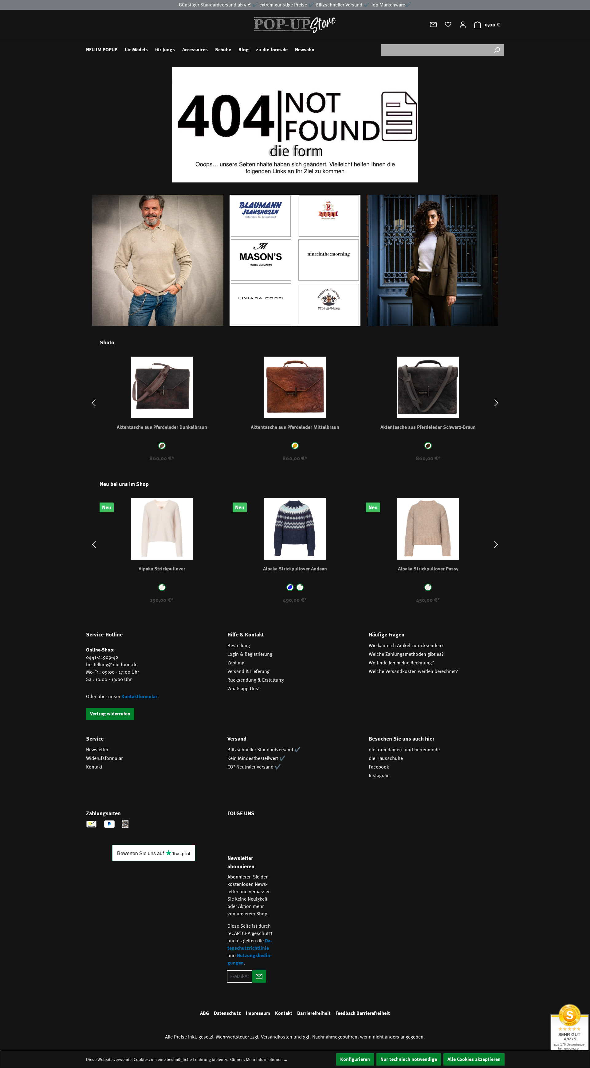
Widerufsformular (104, 758)
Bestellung (238, 645)
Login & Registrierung (249, 654)
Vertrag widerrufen (110, 714)
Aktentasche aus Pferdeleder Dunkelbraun (162, 427)
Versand (236, 739)
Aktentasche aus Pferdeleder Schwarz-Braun (428, 427)
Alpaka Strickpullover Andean (295, 569)
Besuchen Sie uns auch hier (401, 739)
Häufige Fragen (386, 635)
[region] (295, 403)
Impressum (258, 1013)
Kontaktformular (139, 696)
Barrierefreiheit (314, 1013)
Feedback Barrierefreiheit (363, 1013)
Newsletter (97, 750)
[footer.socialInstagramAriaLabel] (253, 831)
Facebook (379, 767)
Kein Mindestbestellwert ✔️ (256, 758)
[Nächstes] (496, 403)
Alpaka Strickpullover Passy (428, 569)
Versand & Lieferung (248, 671)
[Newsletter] (433, 24)
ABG (204, 1013)
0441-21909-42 (102, 657)
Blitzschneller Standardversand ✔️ (264, 750)
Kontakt (94, 767)
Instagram (379, 775)
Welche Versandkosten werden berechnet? (413, 671)
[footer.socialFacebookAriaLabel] (235, 831)
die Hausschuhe (386, 758)
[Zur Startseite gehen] (295, 24)
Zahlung (235, 663)
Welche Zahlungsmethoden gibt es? (406, 654)
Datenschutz (227, 1013)
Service (95, 739)
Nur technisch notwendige (408, 1059)
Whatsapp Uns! (243, 688)
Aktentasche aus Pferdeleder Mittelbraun (295, 427)
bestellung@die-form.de (111, 664)
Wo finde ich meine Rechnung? (401, 663)
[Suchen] (497, 50)
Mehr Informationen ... (266, 1059)
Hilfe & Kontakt (245, 635)
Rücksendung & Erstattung (255, 680)
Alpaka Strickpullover (162, 569)
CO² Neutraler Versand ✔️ (254, 767)
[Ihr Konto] (462, 24)
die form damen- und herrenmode (404, 750)
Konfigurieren (355, 1059)
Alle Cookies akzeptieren (474, 1059)
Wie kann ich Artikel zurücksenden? (406, 645)
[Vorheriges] (93, 403)
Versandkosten (276, 1037)
